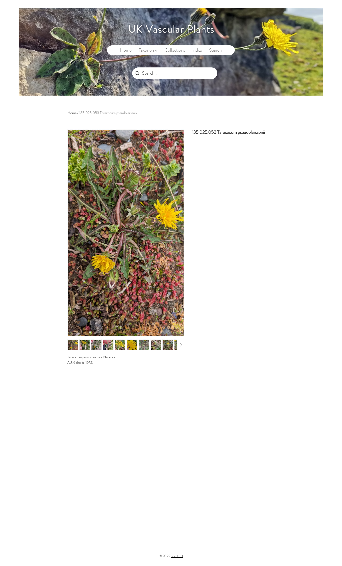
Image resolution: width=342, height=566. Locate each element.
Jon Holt (177, 556)
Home (72, 112)
